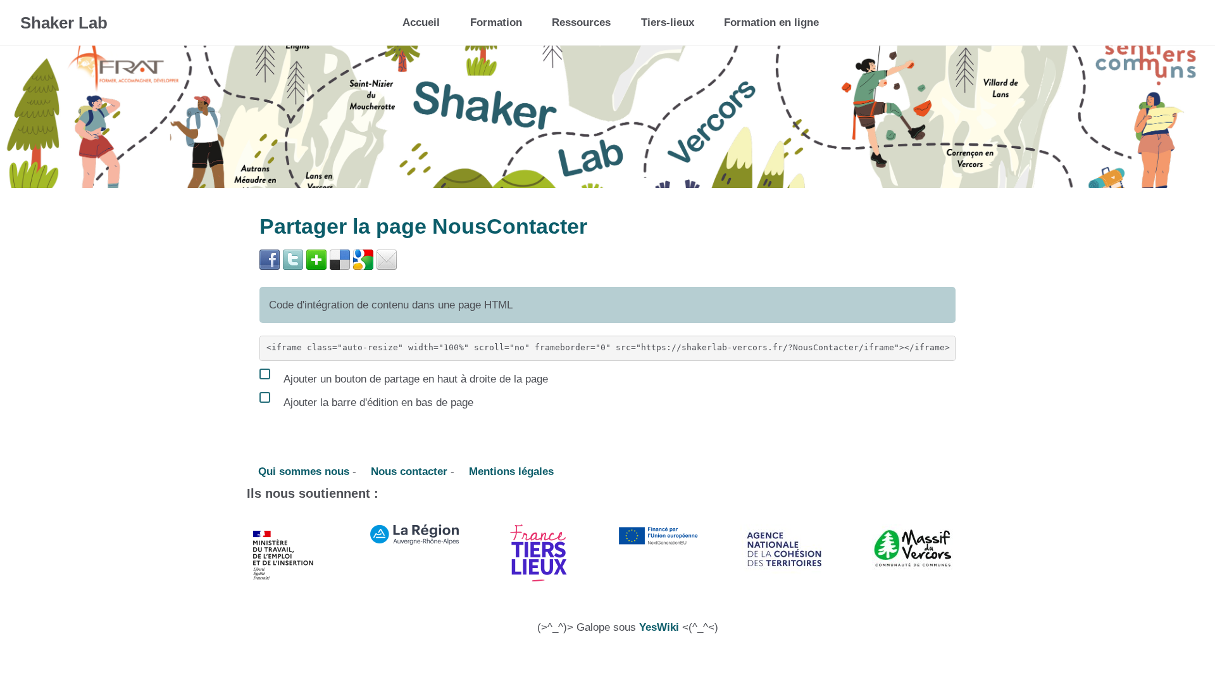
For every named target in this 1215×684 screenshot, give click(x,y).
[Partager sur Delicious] (340, 259)
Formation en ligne (771, 22)
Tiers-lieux (667, 22)
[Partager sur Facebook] (269, 259)
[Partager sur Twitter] (293, 259)
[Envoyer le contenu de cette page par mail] (387, 259)
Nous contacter (407, 472)
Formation (496, 22)
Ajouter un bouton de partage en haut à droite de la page (414, 378)
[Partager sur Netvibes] (316, 259)
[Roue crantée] (1151, 18)
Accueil (421, 22)
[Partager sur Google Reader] (363, 259)
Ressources (581, 22)
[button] (1181, 22)
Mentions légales (510, 472)
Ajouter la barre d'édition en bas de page (377, 402)
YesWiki (659, 627)
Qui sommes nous (302, 472)
